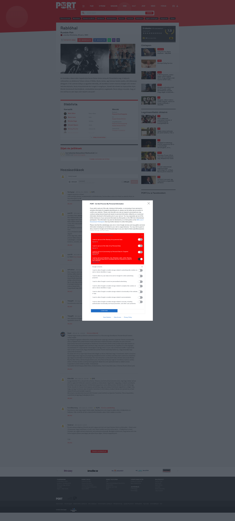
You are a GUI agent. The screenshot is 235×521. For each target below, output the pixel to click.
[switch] (140, 239)
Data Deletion (107, 317)
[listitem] (117, 235)
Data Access (117, 317)
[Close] (149, 204)
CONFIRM (104, 310)
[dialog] (117, 260)
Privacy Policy (128, 317)
